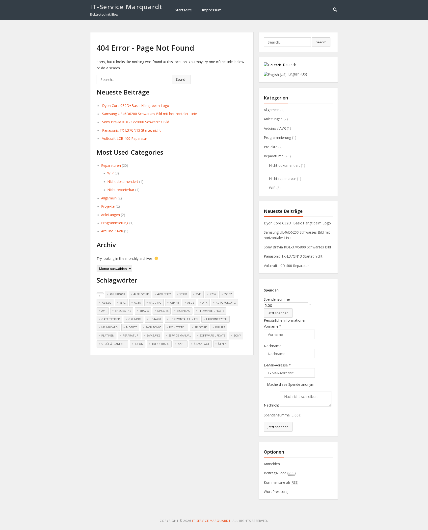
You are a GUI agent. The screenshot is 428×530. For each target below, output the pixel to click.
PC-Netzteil (177, 327)
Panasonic (153, 327)
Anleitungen (110, 214)
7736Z (228, 294)
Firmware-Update (211, 311)
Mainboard (109, 327)
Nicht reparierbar (120, 189)
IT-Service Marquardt (126, 6)
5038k (183, 294)
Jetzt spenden (278, 313)
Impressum (211, 9)
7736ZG (106, 302)
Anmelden (272, 463)
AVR (104, 311)
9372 (123, 302)
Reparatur (130, 335)
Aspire (174, 302)
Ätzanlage (202, 344)
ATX (204, 302)
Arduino (155, 302)
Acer (137, 302)
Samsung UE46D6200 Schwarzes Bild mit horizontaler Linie (149, 113)
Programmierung (114, 222)
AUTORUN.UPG (226, 302)
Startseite (183, 9)
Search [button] (181, 79)
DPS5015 (162, 311)
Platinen (107, 335)
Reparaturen (111, 165)
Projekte (108, 206)
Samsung (153, 335)
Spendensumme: (277, 299)
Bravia (144, 311)
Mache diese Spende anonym (290, 384)
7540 (198, 294)
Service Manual (179, 335)
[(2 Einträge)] (100, 293)
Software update (212, 335)
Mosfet (131, 327)
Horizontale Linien (183, 319)
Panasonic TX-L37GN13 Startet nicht (131, 130)
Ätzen (222, 344)
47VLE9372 (164, 294)
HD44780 (155, 319)
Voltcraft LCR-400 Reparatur (124, 138)
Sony (237, 335)
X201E (181, 344)
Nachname (272, 345)
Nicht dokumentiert (122, 181)
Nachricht (272, 405)
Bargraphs (123, 311)
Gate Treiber (110, 319)
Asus (190, 302)
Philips (220, 327)
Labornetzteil (216, 319)
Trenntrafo (160, 344)
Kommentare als (281, 482)
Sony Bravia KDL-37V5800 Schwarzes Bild (135, 122)
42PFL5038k (141, 294)
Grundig (134, 319)
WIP (110, 173)
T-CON (138, 344)
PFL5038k (200, 327)
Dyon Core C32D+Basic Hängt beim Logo (135, 105)
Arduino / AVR (112, 231)
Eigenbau (183, 311)
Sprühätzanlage (113, 344)
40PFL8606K (117, 294)
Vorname (272, 326)
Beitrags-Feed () (280, 473)
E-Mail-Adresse (277, 365)
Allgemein (109, 198)
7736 (213, 294)
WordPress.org (276, 491)
